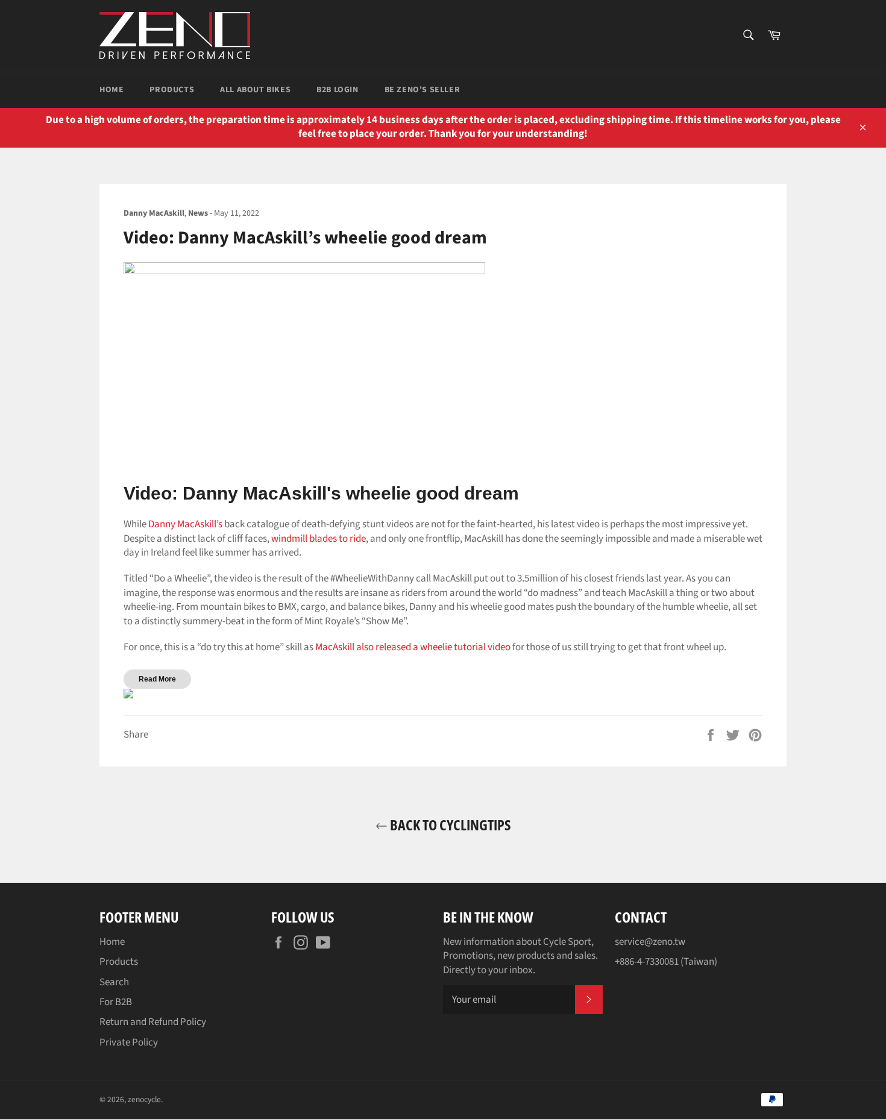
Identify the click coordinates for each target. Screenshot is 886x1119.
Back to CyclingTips (449, 825)
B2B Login (337, 90)
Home (111, 90)
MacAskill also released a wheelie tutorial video (413, 647)
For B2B (115, 1002)
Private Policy (128, 1042)
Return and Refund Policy (152, 1022)
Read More (157, 679)
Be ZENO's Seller (422, 90)
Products (171, 90)
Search (114, 982)
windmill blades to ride (318, 538)
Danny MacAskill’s (185, 524)
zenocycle (144, 1099)
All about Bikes (255, 90)
